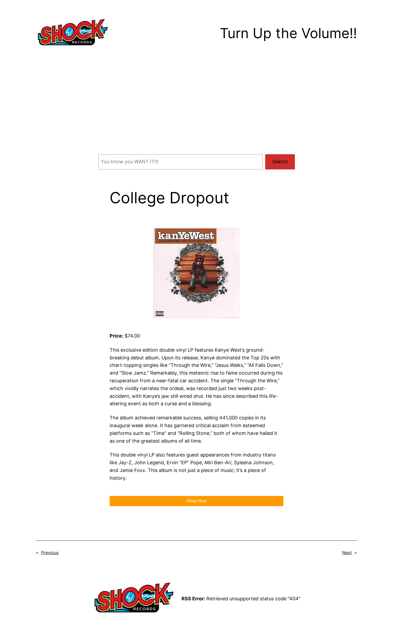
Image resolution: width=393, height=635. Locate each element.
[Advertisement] (196, 110)
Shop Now (197, 501)
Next (347, 552)
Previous (50, 552)
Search (280, 161)
